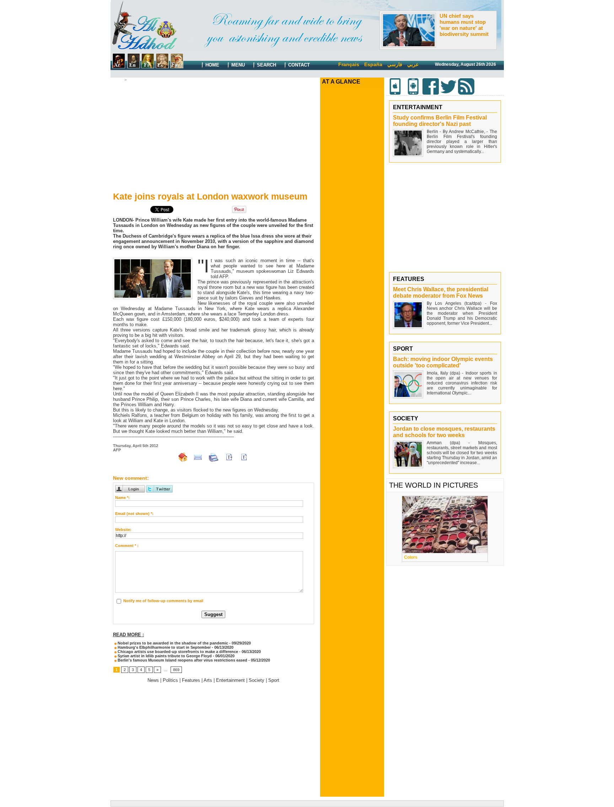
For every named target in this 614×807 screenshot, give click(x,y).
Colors (411, 557)
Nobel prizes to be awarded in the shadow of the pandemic (172, 643)
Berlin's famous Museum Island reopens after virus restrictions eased (182, 660)
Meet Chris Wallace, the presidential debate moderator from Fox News (440, 292)
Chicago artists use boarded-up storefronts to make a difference (177, 651)
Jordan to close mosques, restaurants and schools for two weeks (444, 432)
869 (176, 670)
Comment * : (127, 545)
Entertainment (230, 680)
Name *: (122, 497)
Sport (273, 680)
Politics (170, 680)
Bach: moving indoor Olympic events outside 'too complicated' (443, 362)
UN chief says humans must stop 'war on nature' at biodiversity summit (464, 25)
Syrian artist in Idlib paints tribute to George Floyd (164, 656)
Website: (123, 529)
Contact (298, 65)
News (153, 680)
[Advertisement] (214, 135)
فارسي (394, 64)
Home (211, 65)
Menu (237, 65)
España (373, 64)
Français (348, 64)
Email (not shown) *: (134, 513)
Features (191, 680)
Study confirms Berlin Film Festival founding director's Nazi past (440, 121)
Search (265, 65)
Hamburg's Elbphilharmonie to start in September (164, 647)
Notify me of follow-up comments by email (163, 601)
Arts (132, 80)
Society (256, 680)
